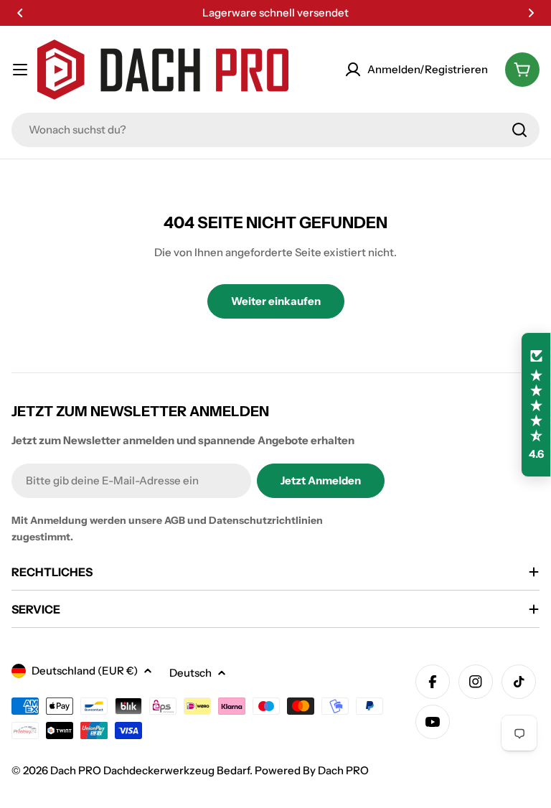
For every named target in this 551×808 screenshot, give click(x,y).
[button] (20, 13)
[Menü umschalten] (20, 69)
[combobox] (275, 130)
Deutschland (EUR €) (85, 670)
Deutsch (190, 673)
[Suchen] (519, 129)
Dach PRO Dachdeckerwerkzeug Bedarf (150, 770)
